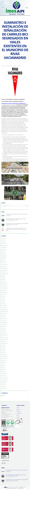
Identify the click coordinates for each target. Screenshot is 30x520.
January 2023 (4, 266)
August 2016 (4, 382)
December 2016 (5, 377)
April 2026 (4, 241)
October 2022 (4, 272)
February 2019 (4, 334)
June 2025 (4, 251)
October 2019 (4, 324)
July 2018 (3, 345)
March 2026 (4, 243)
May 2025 (3, 253)
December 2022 (5, 268)
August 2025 (4, 249)
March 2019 (4, 332)
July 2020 (3, 315)
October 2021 (4, 290)
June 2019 (4, 328)
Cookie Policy (21, 488)
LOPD (17, 486)
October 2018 (4, 341)
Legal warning (11, 486)
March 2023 (4, 262)
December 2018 (5, 337)
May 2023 (3, 260)
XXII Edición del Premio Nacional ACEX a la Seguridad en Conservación (16, 215)
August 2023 (4, 257)
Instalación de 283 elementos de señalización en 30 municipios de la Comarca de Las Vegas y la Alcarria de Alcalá (16, 229)
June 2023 (4, 258)
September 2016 (5, 381)
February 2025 (4, 255)
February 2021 (4, 305)
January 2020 (4, 320)
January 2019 (4, 335)
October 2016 (4, 379)
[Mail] (4, 463)
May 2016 (3, 384)
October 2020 (4, 313)
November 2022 (5, 270)
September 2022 (5, 273)
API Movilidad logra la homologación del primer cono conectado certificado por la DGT (16, 219)
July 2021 (3, 296)
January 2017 (4, 375)
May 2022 (3, 277)
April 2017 (4, 369)
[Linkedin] (2, 463)
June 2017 (4, 365)
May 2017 (3, 367)
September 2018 (5, 343)
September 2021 (5, 292)
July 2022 (3, 275)
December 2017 (5, 356)
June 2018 (4, 347)
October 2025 (4, 247)
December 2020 (5, 309)
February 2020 (4, 319)
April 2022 (4, 279)
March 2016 (4, 388)
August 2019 (4, 326)
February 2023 (4, 264)
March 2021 (4, 303)
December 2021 (5, 287)
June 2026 (4, 238)
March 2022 (4, 281)
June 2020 (4, 317)
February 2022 (4, 283)
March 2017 (4, 371)
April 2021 (4, 302)
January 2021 (4, 307)
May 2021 (3, 300)
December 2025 (5, 245)
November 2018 (5, 339)
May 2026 (3, 240)
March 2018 (4, 352)
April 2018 (4, 350)
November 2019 (5, 322)
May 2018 (3, 349)
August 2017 (4, 362)
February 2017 (4, 373)
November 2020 (5, 311)
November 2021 (5, 288)
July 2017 (3, 364)
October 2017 (4, 360)
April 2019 (4, 330)
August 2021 (4, 294)
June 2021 (4, 298)
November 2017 (5, 358)
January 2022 (4, 285)
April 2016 (4, 386)
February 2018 (4, 354)
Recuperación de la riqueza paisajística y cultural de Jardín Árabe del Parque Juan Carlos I (17, 224)
